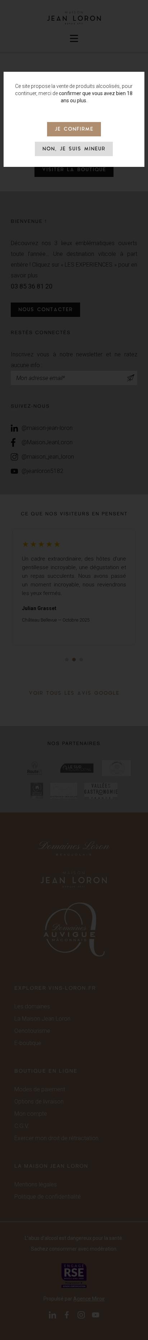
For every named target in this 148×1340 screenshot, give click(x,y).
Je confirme (74, 129)
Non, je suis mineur (73, 149)
